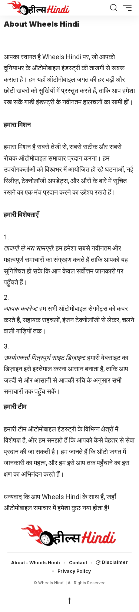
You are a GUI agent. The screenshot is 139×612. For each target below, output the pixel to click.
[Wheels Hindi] (57, 8)
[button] (113, 8)
